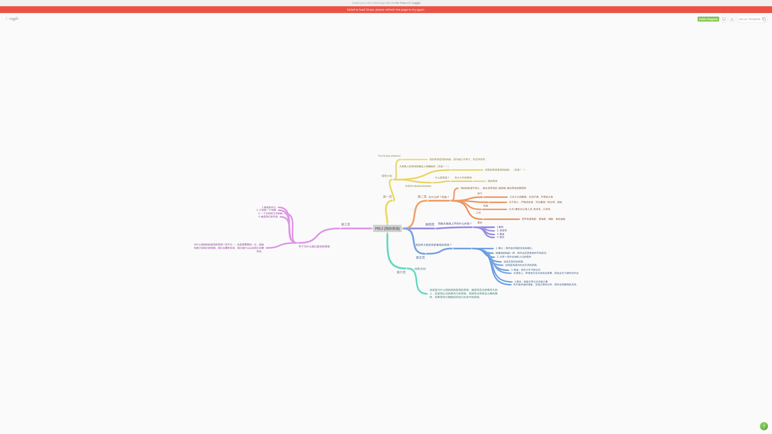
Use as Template (749, 12)
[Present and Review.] (724, 12)
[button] (764, 426)
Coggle (416, 3)
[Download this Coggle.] (732, 12)
